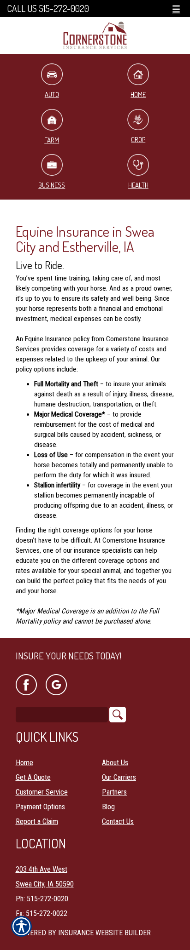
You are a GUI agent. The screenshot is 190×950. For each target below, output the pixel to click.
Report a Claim (37, 821)
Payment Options (40, 806)
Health (138, 185)
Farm (51, 140)
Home (138, 94)
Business (51, 185)
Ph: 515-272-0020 (42, 898)
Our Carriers (119, 777)
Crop (138, 139)
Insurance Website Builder (104, 932)
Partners (114, 792)
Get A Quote (33, 777)
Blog (108, 806)
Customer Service (42, 792)
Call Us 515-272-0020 (48, 8)
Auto (52, 94)
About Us (115, 762)
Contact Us (118, 821)
